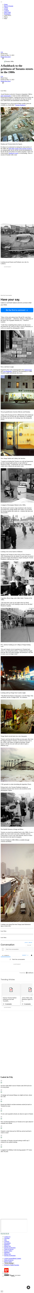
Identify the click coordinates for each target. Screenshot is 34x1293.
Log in (26, 942)
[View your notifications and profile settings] (31, 955)
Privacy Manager (9, 1263)
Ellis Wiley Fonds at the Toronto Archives (20, 148)
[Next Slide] (32, 994)
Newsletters (7, 1243)
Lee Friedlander (7, 371)
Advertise (7, 1238)
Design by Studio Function (11, 1265)
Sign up (30, 942)
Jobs (5, 1240)
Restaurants (7, 14)
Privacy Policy (8, 1251)
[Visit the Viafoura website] (29, 972)
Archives (6, 1241)
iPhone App (7, 1246)
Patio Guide (7, 12)
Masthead (7, 1244)
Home (6, 4)
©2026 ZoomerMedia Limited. (12, 1258)
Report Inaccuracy (6, 56)
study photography (6, 96)
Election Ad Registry (10, 1247)
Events (6, 9)
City (2, 52)
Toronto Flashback (20, 105)
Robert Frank (28, 370)
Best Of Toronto (8, 6)
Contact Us (7, 1236)
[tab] (5, 955)
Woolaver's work (13, 153)
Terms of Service (9, 1249)
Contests (6, 10)
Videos (6, 7)
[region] (17, 958)
